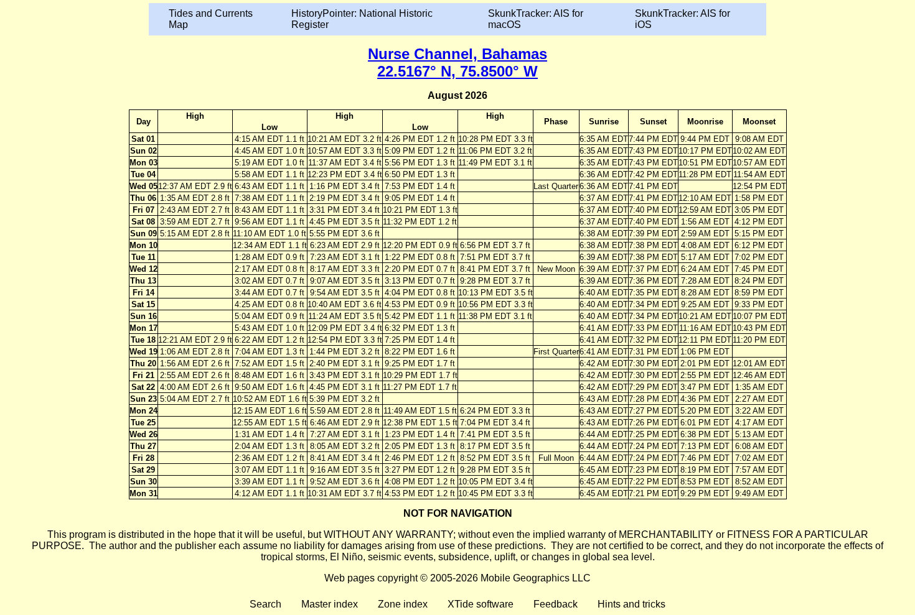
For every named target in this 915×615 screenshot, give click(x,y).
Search (265, 604)
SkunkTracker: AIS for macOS (535, 19)
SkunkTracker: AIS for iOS (682, 19)
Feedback (555, 604)
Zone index (403, 604)
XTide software (481, 604)
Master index (329, 604)
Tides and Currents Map (211, 19)
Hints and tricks (631, 604)
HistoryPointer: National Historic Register (362, 19)
